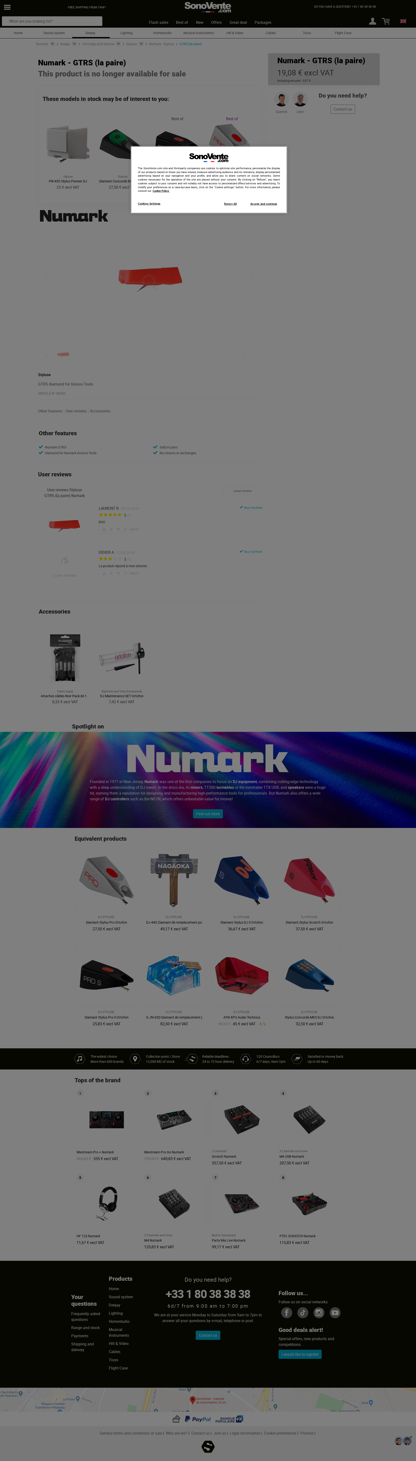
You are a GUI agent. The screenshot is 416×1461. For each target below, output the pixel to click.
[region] (209, 179)
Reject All (230, 203)
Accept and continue (263, 203)
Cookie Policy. (161, 191)
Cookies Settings (149, 203)
